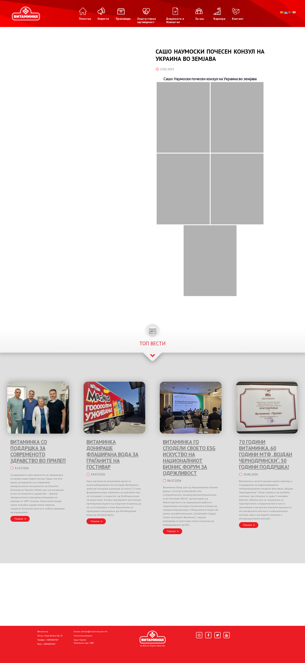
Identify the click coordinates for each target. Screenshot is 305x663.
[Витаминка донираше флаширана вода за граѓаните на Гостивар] (114, 408)
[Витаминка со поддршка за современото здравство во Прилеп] (38, 408)
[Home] (152, 637)
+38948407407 (52, 639)
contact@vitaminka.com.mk (94, 631)
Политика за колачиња (92, 653)
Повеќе (19, 518)
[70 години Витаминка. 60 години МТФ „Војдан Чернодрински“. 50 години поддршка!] (267, 408)
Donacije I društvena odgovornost (136, 653)
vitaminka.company (83, 635)
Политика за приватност (55, 653)
